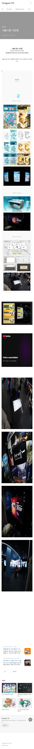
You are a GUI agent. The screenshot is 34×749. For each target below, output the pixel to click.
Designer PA (8, 3)
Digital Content (20, 9)
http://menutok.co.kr (8, 646)
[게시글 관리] (9, 671)
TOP (31, 744)
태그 (29, 9)
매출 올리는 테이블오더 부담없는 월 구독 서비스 (11, 649)
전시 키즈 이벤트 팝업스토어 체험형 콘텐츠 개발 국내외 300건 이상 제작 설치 (12, 663)
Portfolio (9, 9)
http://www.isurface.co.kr (9, 658)
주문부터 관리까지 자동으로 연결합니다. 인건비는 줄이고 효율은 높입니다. (12, 652)
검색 (27, 3)
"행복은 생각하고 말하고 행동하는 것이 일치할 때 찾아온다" (14, 721)
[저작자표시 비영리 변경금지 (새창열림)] (20, 671)
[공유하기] (7, 671)
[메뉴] (31, 3)
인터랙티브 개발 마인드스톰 (12, 660)
